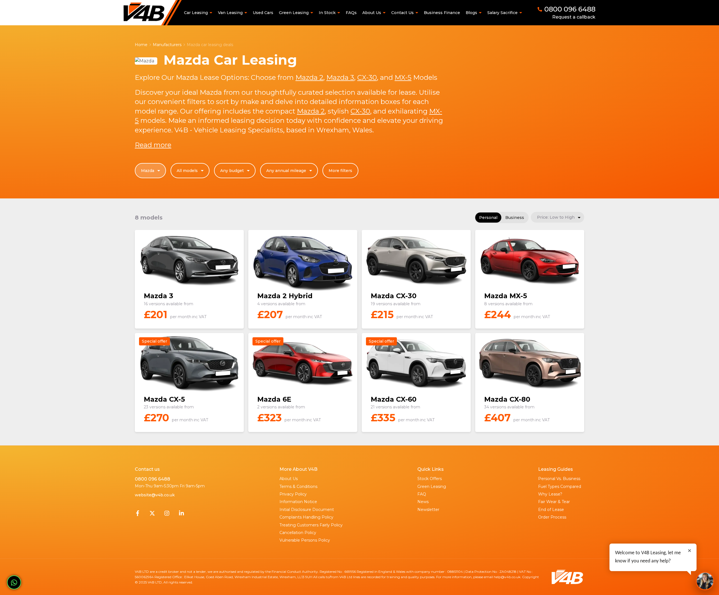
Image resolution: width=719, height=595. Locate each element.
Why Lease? (550, 494)
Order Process (552, 517)
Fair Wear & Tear (554, 501)
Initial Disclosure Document (306, 509)
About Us (288, 478)
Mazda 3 (340, 77)
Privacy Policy (293, 494)
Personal (488, 217)
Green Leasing (431, 486)
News (423, 501)
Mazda (147, 170)
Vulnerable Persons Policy (304, 540)
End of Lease (551, 509)
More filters (340, 170)
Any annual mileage (286, 170)
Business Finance (442, 12)
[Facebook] (137, 514)
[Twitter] (152, 514)
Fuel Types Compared (559, 486)
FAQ (421, 494)
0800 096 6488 (152, 479)
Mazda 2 (309, 77)
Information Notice (298, 501)
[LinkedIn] (181, 514)
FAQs (351, 12)
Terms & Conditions (298, 486)
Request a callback (573, 17)
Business (514, 217)
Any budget (232, 170)
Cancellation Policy (297, 532)
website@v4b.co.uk (155, 494)
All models (187, 170)
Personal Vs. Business (559, 478)
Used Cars (263, 12)
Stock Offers (429, 478)
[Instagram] (167, 514)
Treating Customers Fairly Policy (311, 525)
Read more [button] (153, 145)
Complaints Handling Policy (306, 517)
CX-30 (367, 77)
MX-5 (403, 77)
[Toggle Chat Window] (705, 581)
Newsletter (428, 509)
